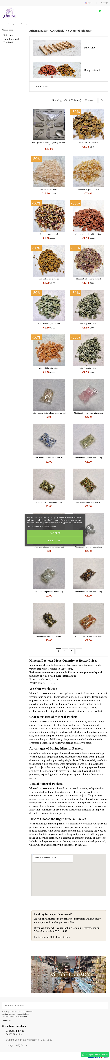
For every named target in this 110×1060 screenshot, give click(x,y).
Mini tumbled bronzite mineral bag (88, 592)
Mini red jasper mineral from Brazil (88, 234)
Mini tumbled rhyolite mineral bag (49, 502)
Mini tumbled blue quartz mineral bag (49, 458)
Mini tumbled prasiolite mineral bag (49, 592)
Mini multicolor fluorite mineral (88, 279)
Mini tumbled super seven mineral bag (49, 547)
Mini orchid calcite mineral (49, 368)
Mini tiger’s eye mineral (88, 143)
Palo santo (8, 35)
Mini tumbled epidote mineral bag (49, 636)
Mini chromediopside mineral (49, 324)
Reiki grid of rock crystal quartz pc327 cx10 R (49, 144)
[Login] (90, 13)
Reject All (55, 540)
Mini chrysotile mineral (88, 324)
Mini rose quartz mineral (49, 190)
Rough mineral (11, 39)
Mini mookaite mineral (49, 234)
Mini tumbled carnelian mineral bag (88, 636)
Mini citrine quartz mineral (88, 190)
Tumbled (8, 42)
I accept (55, 533)
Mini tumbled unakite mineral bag (88, 502)
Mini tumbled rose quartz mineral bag (88, 413)
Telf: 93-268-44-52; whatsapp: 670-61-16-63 (29, 1039)
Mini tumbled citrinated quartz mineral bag (49, 413)
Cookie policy (33, 527)
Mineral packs (7, 30)
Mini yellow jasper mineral (49, 279)
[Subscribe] (104, 1005)
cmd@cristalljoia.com (17, 1045)
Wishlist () (104, 3)
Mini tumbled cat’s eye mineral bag (88, 547)
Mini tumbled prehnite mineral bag (88, 458)
